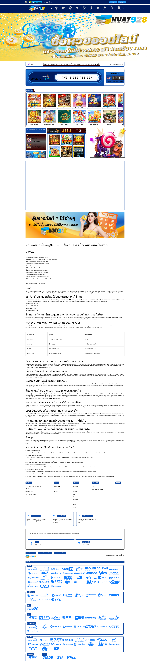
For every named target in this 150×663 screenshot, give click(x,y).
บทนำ (27, 255)
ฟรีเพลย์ (56, 138)
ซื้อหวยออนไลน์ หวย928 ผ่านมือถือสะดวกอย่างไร (37, 270)
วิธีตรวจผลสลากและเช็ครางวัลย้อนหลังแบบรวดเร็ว (37, 263)
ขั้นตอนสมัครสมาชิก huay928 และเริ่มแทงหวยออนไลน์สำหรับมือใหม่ (41, 259)
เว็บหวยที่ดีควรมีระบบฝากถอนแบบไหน (35, 265)
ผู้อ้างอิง (56, 491)
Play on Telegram (37, 2)
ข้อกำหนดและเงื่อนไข (31, 494)
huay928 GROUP (99, 489)
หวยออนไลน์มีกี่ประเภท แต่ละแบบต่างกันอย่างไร (37, 261)
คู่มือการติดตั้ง (142, 188)
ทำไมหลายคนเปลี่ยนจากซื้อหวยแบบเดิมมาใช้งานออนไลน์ (39, 279)
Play (47, 79)
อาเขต (98, 10)
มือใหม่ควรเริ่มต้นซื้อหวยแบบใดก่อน (34, 268)
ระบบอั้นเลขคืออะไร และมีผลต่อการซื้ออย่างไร (36, 274)
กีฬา (84, 10)
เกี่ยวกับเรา (28, 489)
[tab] (55, 130)
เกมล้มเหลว (91, 10)
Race (77, 10)
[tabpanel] (75, 37)
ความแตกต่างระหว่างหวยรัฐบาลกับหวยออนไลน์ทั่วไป (38, 276)
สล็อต (63, 10)
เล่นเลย (35, 100)
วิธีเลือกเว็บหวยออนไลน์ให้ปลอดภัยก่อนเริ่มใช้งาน (37, 257)
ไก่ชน (112, 10)
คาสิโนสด (70, 10)
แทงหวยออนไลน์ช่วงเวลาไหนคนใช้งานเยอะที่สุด (37, 272)
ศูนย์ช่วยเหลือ (29, 491)
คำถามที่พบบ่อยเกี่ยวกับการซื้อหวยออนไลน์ (35, 283)
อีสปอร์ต (105, 10)
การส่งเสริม (118, 10)
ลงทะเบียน (122, 2)
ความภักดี (57, 489)
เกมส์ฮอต (56, 10)
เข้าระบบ (113, 2)
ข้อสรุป (27, 281)
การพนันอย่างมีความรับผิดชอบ (34, 486)
